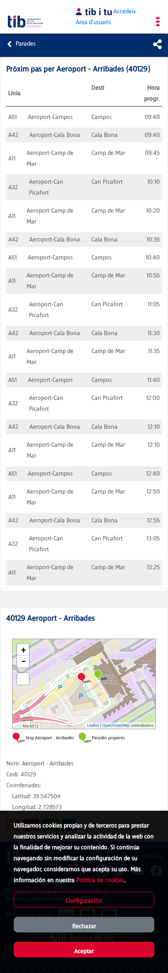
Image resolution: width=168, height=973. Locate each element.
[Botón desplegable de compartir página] (157, 44)
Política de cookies (100, 880)
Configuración (84, 900)
